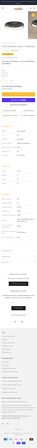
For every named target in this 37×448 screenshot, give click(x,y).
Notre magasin (6, 349)
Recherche (5, 362)
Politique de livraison (8, 342)
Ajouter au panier (18, 94)
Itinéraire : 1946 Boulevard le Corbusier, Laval (16, 416)
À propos (4, 339)
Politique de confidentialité (10, 371)
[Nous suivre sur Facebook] (15, 321)
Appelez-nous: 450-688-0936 (11, 418)
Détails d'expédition (7, 88)
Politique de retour (7, 346)
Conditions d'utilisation (9, 368)
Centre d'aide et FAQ (8, 336)
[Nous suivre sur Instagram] (22, 321)
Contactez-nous (18, 283)
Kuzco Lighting (8, 43)
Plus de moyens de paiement (18, 104)
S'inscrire (18, 308)
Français (17, 429)
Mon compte (5, 365)
